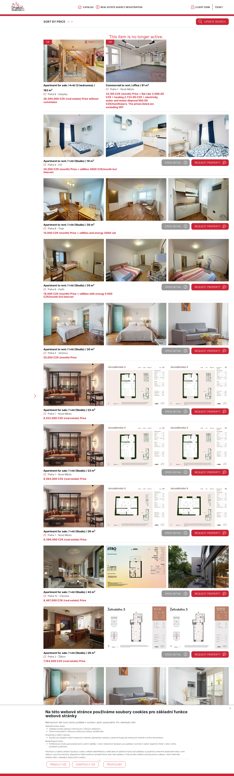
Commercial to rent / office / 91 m (127, 85)
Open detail (173, 162)
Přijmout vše (58, 764)
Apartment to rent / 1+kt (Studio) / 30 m (69, 224)
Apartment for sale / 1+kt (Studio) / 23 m (69, 410)
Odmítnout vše (85, 764)
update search (214, 21)
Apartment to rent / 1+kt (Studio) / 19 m (68, 161)
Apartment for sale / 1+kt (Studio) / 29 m (69, 652)
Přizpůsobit (114, 764)
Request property (207, 162)
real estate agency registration (121, 7)
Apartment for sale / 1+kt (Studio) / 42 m (69, 592)
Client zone (202, 7)
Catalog (88, 7)
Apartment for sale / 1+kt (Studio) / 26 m (69, 531)
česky (219, 7)
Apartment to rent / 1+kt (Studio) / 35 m (68, 285)
